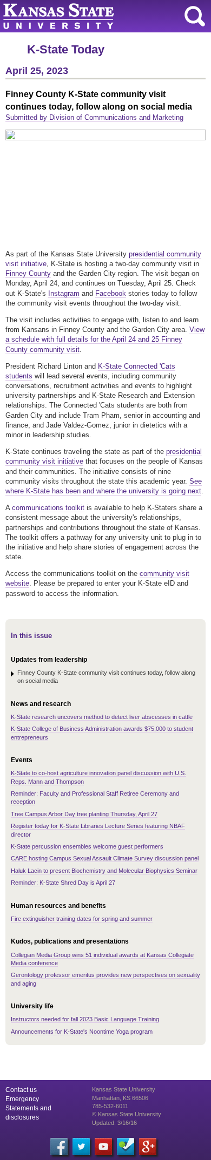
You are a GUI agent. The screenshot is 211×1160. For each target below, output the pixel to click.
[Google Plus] (147, 1146)
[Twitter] (81, 1146)
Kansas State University (98, 16)
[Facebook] (59, 1146)
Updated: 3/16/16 (114, 1123)
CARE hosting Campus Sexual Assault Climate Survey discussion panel (105, 858)
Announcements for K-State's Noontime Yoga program (82, 1031)
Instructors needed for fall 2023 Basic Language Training (85, 1019)
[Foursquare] (125, 1146)
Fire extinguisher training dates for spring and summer (82, 918)
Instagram (64, 293)
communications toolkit (48, 508)
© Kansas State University (126, 1114)
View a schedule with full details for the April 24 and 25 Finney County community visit (105, 339)
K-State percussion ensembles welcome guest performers (87, 846)
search (195, 16)
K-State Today (65, 49)
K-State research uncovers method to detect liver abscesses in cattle (102, 717)
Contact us (21, 1090)
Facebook (110, 293)
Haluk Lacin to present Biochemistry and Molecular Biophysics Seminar (104, 870)
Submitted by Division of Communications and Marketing (94, 117)
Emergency (22, 1099)
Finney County (28, 273)
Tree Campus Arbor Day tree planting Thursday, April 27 (84, 814)
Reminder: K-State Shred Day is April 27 (63, 882)
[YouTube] (103, 1146)
